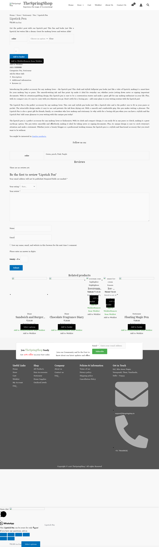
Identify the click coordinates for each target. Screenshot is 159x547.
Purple (64, 154)
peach (54, 154)
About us (58, 369)
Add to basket (19, 57)
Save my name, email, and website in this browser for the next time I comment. (44, 245)
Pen (34, 15)
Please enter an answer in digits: (23, 251)
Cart (14, 376)
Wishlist (15, 379)
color (14, 39)
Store (19, 15)
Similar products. (39, 136)
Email (12, 237)
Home (12, 15)
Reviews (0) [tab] (16, 83)
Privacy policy (85, 372)
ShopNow (146, 4)
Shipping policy (86, 376)
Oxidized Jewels (40, 382)
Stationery (27, 15)
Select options (29, 327)
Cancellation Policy (87, 379)
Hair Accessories (40, 372)
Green (48, 154)
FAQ (14, 386)
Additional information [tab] (21, 80)
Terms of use (84, 369)
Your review (15, 191)
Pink (59, 154)
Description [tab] (17, 77)
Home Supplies (39, 379)
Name (12, 228)
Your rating (15, 186)
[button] (27, 61)
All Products (38, 369)
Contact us (59, 372)
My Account (17, 382)
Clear (51, 39)
